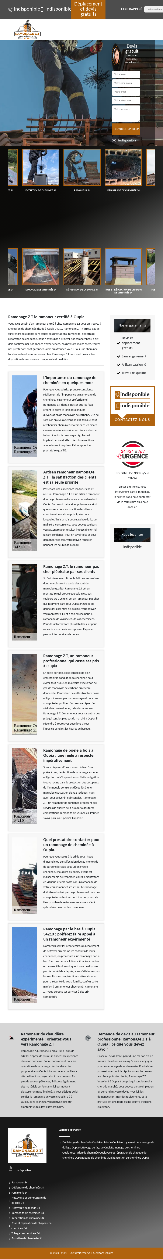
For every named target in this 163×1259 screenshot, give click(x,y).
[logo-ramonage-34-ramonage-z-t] (27, 29)
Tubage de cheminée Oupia (98, 1157)
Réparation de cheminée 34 (27, 1218)
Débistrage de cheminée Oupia (80, 1142)
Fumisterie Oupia (109, 1142)
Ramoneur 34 (19, 1182)
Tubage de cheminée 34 (25, 1233)
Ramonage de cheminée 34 (27, 1213)
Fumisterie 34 (19, 1192)
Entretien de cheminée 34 (26, 1238)
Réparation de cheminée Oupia (87, 1152)
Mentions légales (103, 1253)
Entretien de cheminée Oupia (131, 1157)
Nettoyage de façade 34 (25, 1208)
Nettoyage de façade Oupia (95, 1147)
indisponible (24, 9)
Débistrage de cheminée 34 (27, 1187)
